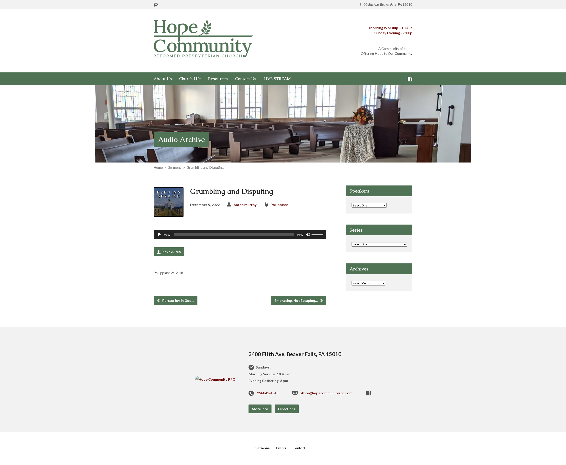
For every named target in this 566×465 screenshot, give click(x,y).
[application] (240, 234)
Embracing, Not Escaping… (296, 300)
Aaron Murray (245, 204)
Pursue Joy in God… (178, 300)
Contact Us (245, 79)
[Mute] (308, 234)
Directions (286, 409)
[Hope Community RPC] (215, 379)
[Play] (159, 234)
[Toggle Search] (156, 4)
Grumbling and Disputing (205, 167)
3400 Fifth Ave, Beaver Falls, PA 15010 (295, 354)
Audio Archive (181, 139)
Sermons (174, 167)
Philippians (280, 204)
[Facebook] (410, 79)
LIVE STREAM (277, 79)
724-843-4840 (267, 393)
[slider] (318, 234)
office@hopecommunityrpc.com (326, 393)
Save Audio (171, 252)
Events (281, 448)
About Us (163, 79)
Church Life (190, 79)
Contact (299, 448)
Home (158, 167)
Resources (218, 79)
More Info (260, 409)
